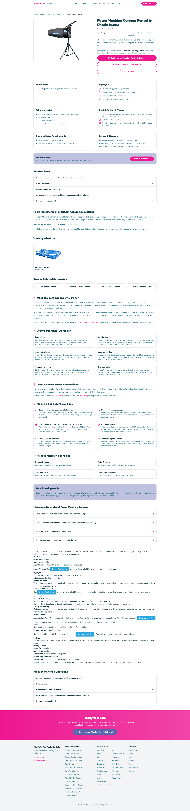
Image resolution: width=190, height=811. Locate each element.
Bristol (99, 754)
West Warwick (117, 774)
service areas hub (58, 396)
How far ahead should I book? (48, 189)
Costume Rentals (71, 795)
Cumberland (101, 764)
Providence (116, 760)
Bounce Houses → (43, 462)
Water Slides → (104, 462)
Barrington (100, 750)
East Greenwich (102, 767)
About (130, 754)
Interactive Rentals (72, 781)
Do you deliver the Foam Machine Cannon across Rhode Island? (62, 195)
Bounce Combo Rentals (73, 757)
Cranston (100, 760)
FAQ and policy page (51, 640)
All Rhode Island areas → (105, 785)
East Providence (102, 771)
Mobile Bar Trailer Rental (73, 788)
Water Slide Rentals (72, 754)
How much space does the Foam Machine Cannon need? (59, 178)
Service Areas (104, 3)
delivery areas (92, 618)
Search (94, 3)
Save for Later (128, 71)
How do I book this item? (46, 201)
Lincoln (99, 778)
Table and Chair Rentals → (109, 473)
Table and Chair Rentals (73, 767)
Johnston (100, 774)
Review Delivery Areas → (142, 159)
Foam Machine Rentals (56, 14)
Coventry (100, 757)
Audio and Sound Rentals (74, 785)
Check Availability (59, 569)
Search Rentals (133, 750)
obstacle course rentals (74, 662)
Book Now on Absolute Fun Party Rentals (128, 58)
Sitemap (131, 771)
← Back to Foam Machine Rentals (127, 65)
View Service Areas (40, 761)
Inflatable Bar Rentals (72, 792)
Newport (115, 750)
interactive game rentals (50, 662)
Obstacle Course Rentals (74, 760)
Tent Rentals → (41, 473)
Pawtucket (115, 757)
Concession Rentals (72, 774)
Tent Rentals (69, 764)
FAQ (113, 3)
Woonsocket (116, 778)
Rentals (84, 3)
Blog (130, 764)
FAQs (139, 662)
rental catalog (83, 396)
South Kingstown (118, 767)
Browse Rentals (149, 3)
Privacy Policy (133, 767)
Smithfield (115, 764)
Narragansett (101, 781)
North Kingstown (118, 754)
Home (77, 3)
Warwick (115, 771)
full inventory (100, 662)
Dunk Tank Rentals (72, 771)
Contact (120, 3)
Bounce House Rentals (73, 750)
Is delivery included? (44, 183)
